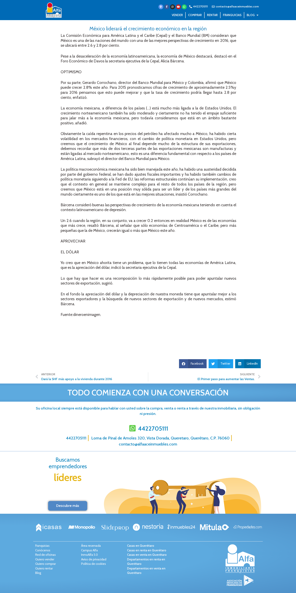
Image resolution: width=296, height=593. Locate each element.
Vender (177, 15)
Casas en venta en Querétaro (147, 555)
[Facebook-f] (166, 6)
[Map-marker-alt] (160, 6)
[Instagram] (172, 6)
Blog (251, 15)
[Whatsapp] (184, 6)
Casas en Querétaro (140, 546)
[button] (193, 363)
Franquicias (232, 15)
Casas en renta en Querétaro (146, 550)
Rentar (212, 15)
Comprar (195, 15)
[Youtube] (178, 6)
